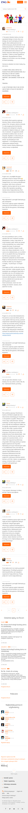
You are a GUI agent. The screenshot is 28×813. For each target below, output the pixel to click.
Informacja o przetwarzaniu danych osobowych (13, 759)
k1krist (8, 403)
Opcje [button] (12, 102)
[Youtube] (14, 809)
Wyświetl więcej (5, 742)
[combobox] (14, 9)
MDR (8, 793)
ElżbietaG (8, 306)
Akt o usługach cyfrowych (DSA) (9, 761)
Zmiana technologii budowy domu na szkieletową (13, 650)
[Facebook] (5, 809)
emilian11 (9, 28)
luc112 (8, 510)
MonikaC (8, 558)
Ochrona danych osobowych (9, 795)
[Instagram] (18, 809)
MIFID (3, 793)
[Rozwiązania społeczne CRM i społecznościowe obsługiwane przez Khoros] (4, 765)
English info (19, 791)
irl (6, 111)
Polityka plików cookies (7, 797)
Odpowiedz (6, 96)
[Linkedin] (22, 809)
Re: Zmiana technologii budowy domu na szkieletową (14, 625)
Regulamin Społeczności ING (8, 756)
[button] (4, 102)
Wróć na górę (14, 774)
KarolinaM (9, 167)
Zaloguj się (20, 2)
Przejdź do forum (5, 686)
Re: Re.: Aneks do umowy (9, 671)
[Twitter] (10, 809)
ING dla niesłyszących (9, 791)
